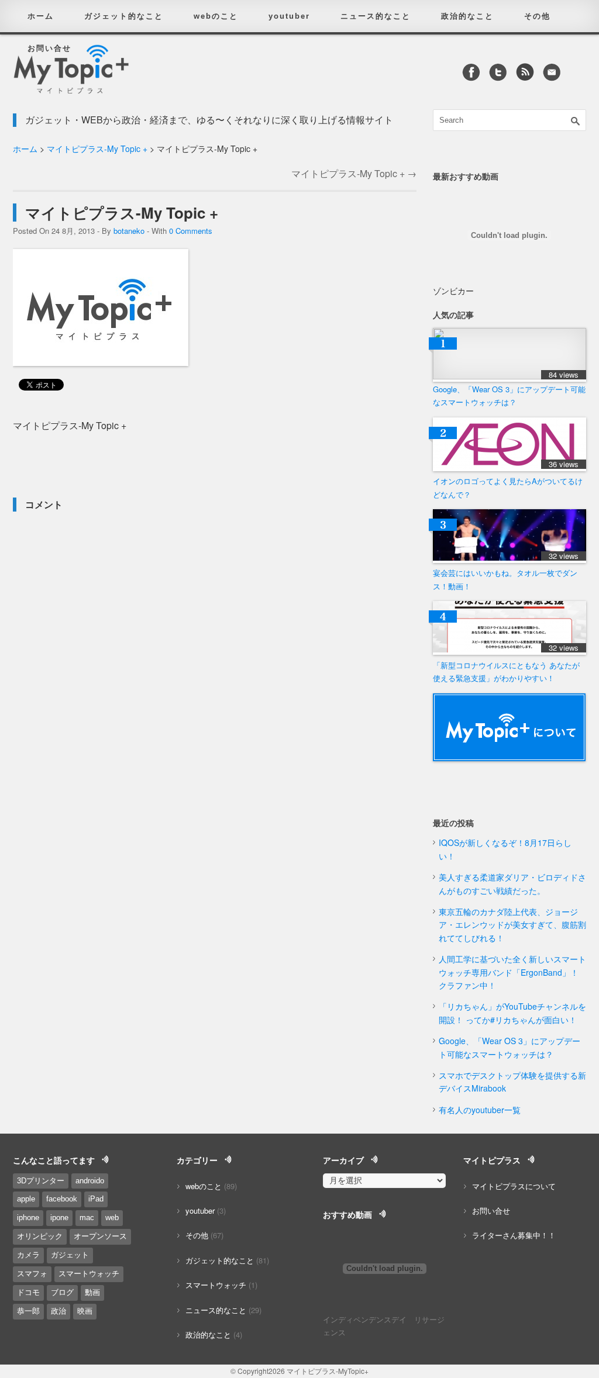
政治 (58, 1311)
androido (89, 1180)
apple (26, 1198)
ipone (59, 1217)
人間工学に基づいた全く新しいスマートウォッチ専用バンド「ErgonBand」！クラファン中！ (512, 972)
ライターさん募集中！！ (514, 1235)
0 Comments (190, 230)
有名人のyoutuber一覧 (480, 1109)
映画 (84, 1311)
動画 (92, 1292)
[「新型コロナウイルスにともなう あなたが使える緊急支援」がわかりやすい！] (509, 651)
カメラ (28, 1255)
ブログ (62, 1292)
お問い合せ (49, 48)
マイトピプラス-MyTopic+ (328, 1371)
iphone (28, 1217)
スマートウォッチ (88, 1273)
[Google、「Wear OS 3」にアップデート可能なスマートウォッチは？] (509, 376)
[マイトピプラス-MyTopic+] (71, 86)
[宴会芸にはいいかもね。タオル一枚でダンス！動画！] (509, 559)
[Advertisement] (150, 458)
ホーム (40, 16)
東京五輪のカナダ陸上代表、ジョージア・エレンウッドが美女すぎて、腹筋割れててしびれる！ (512, 925)
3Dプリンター (40, 1180)
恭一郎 (28, 1311)
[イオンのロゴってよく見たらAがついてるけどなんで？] (509, 468)
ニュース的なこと (375, 16)
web (112, 1217)
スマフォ (32, 1273)
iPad (96, 1198)
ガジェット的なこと (123, 16)
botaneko (128, 230)
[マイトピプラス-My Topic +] (100, 362)
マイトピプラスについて (514, 1185)
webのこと (216, 16)
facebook (61, 1198)
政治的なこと (467, 16)
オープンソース (100, 1236)
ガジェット (70, 1255)
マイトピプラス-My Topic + (97, 148)
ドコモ (28, 1292)
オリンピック (40, 1236)
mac (87, 1217)
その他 (537, 16)
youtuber (289, 16)
